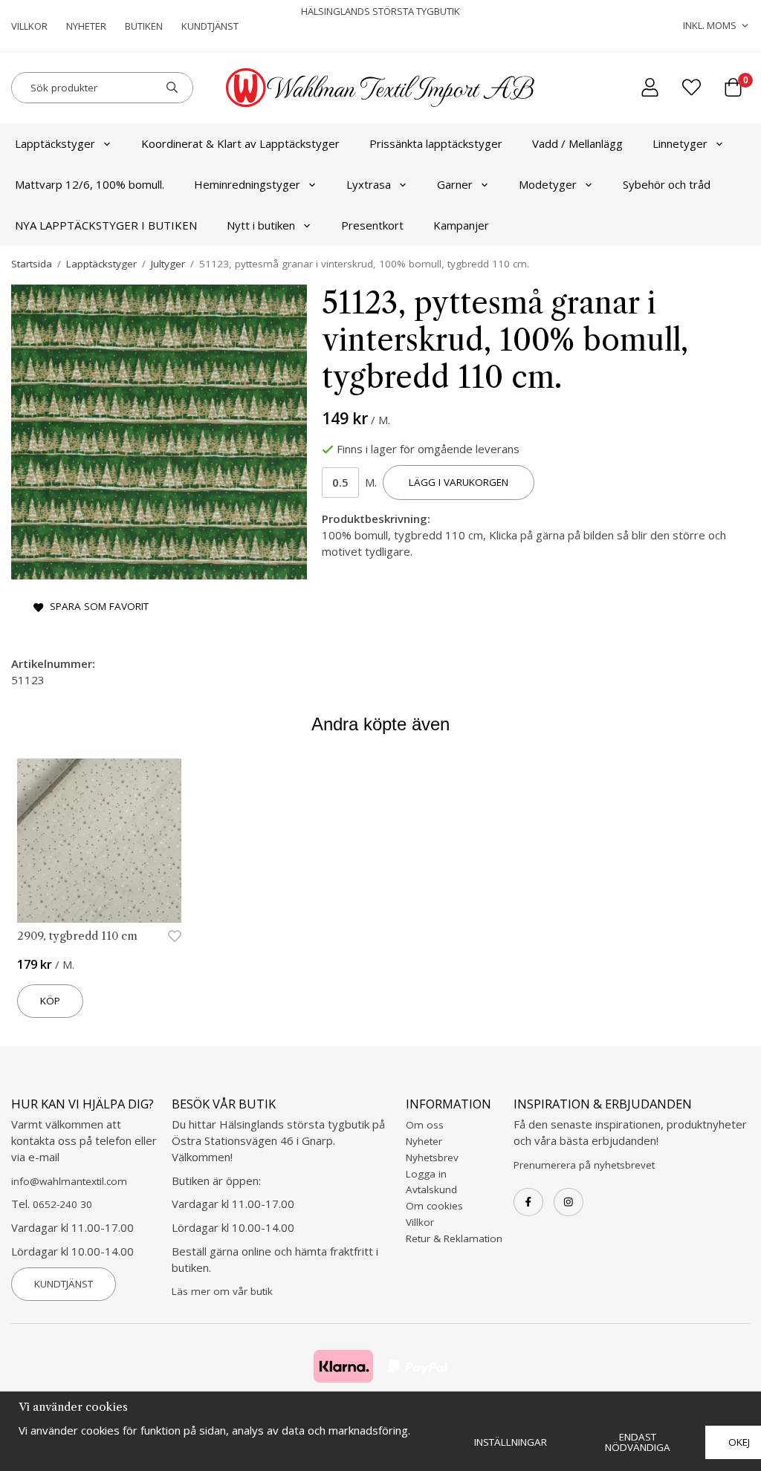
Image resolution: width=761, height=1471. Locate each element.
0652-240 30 (62, 1204)
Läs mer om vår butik (222, 1291)
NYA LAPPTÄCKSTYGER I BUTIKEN (106, 225)
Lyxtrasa (368, 184)
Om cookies (434, 1205)
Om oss (425, 1124)
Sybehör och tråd (666, 184)
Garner (455, 184)
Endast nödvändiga (637, 1442)
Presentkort (372, 225)
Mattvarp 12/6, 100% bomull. (89, 184)
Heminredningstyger (247, 184)
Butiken (144, 26)
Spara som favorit (96, 606)
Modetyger (548, 184)
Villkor (29, 26)
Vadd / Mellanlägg (577, 143)
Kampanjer (461, 225)
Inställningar (510, 1442)
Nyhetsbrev (432, 1157)
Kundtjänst (210, 26)
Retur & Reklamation (454, 1238)
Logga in (426, 1174)
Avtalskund (431, 1189)
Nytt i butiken (261, 225)
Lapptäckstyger (55, 143)
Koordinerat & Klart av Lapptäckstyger (240, 143)
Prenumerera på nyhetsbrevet (584, 1165)
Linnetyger (679, 143)
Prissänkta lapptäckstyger (435, 143)
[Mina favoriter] (691, 87)
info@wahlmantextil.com (69, 1181)
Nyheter (86, 26)
